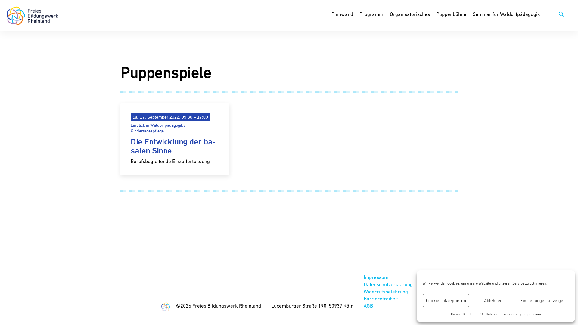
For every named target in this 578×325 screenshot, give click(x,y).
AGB (368, 306)
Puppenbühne (451, 14)
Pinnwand (342, 14)
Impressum (532, 314)
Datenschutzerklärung (503, 314)
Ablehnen (493, 300)
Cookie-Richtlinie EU (467, 314)
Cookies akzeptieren (446, 300)
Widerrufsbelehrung (386, 292)
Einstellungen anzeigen (543, 300)
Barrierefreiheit (381, 299)
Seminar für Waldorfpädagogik (506, 14)
